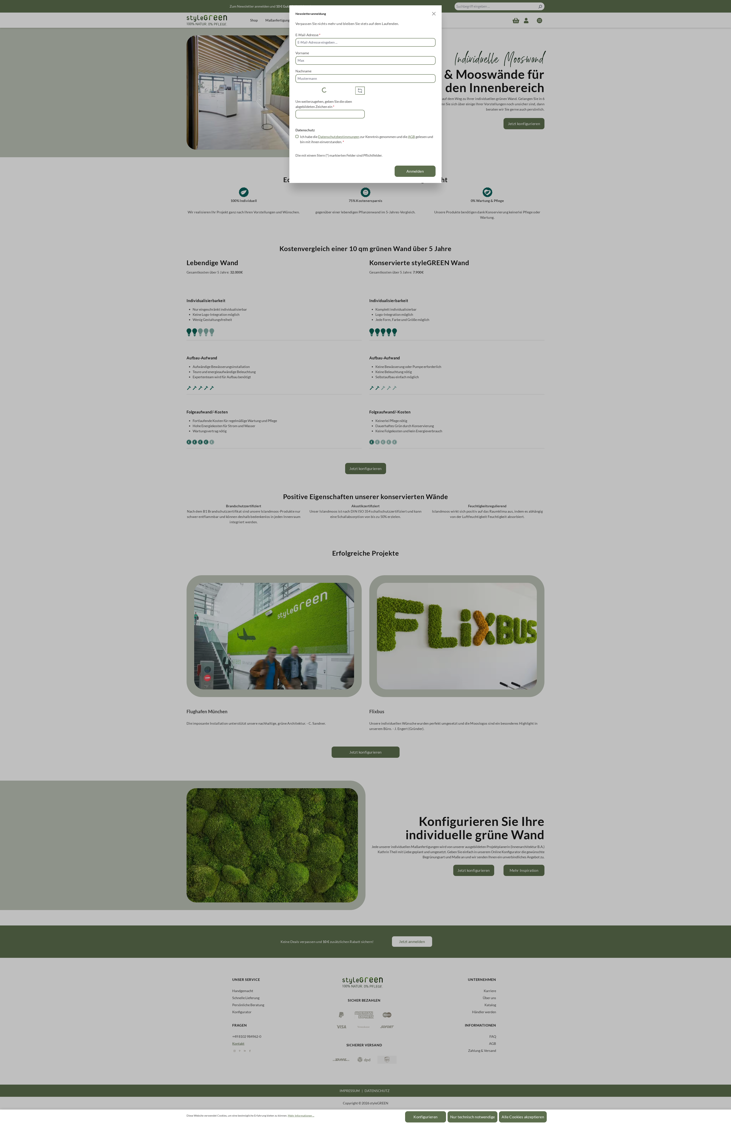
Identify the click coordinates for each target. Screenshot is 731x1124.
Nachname (303, 71)
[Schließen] (434, 13)
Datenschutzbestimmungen (338, 137)
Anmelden (415, 171)
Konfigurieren (425, 1116)
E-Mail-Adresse (307, 35)
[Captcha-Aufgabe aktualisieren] (360, 91)
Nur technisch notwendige (472, 1116)
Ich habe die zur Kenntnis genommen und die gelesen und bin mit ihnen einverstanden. (366, 139)
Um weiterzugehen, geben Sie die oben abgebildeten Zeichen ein (323, 104)
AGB (411, 137)
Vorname (302, 53)
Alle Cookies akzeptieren (523, 1116)
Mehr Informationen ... (301, 1115)
